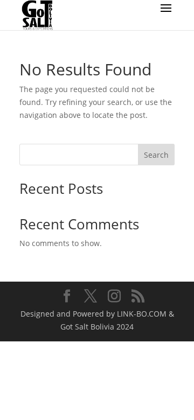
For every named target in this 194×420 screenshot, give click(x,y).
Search (156, 155)
